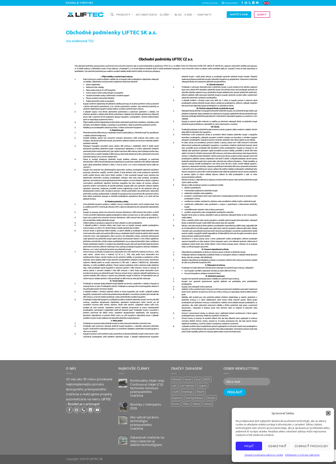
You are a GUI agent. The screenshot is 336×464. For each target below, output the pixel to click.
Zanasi (208, 404)
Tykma (196, 404)
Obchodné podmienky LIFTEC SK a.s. (111, 32)
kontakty (205, 14)
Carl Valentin (187, 385)
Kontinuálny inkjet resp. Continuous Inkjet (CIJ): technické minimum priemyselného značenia (147, 388)
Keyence (177, 398)
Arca (197, 379)
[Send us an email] (246, 3)
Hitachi (200, 391)
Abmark (176, 379)
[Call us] (249, 3)
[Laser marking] (266, 3)
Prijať (249, 446)
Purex (175, 404)
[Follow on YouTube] (257, 3)
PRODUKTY (123, 14)
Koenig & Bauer (195, 398)
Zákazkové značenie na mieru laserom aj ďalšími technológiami (147, 441)
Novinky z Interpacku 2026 (145, 406)
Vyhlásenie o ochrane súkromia (302, 455)
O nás (188, 14)
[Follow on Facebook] (242, 3)
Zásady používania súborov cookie (263, 455)
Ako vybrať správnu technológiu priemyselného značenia (144, 422)
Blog (178, 14)
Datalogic (187, 391)
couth (175, 391)
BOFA (207, 379)
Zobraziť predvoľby (311, 446)
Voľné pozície (210, 3)
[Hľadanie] (112, 14)
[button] (328, 413)
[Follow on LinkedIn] (253, 3)
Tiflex (186, 404)
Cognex (202, 385)
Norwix (211, 398)
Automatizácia (146, 14)
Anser (188, 379)
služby (164, 14)
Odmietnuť (277, 446)
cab (174, 385)
